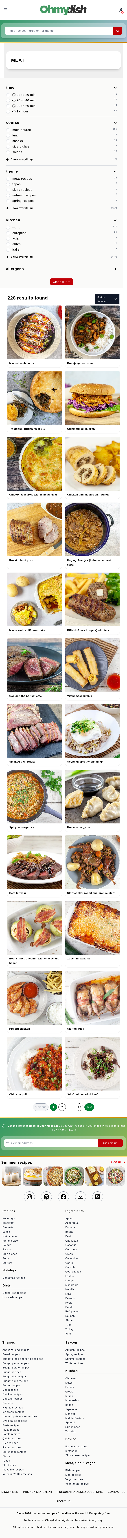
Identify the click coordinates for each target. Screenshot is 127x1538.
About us (64, 1501)
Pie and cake (10, 1240)
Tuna (68, 1325)
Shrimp (69, 1320)
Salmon (70, 1316)
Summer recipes (75, 1359)
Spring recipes (74, 1354)
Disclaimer (9, 1492)
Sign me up (110, 1143)
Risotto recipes (11, 1447)
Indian (69, 1396)
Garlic (69, 1263)
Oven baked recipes (14, 1421)
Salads (6, 1245)
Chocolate (71, 1240)
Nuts (68, 1293)
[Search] (117, 30)
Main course (10, 1236)
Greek (69, 1391)
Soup (5, 1258)
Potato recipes (11, 1434)
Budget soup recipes (15, 1381)
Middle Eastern (74, 1418)
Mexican (70, 1413)
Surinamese (72, 1427)
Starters (7, 1263)
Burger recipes (11, 1385)
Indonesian (72, 1400)
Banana (70, 1227)
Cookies (7, 1403)
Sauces (7, 1249)
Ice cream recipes (13, 1412)
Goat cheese (73, 1271)
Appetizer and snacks (15, 1350)
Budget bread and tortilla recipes (22, 1359)
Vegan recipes (74, 1479)
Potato (69, 1307)
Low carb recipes (13, 1297)
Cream (69, 1254)
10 (79, 1107)
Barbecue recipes (76, 1446)
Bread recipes (11, 1354)
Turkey (69, 1329)
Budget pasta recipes (15, 1363)
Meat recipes (73, 1475)
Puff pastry (72, 1311)
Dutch (69, 1382)
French (69, 1387)
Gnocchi (70, 1267)
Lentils (69, 1276)
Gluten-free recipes (14, 1293)
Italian (69, 1405)
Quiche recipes (11, 1438)
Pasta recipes (11, 1425)
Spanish (70, 1422)
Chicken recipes (12, 1394)
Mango (69, 1280)
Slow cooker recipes (78, 1455)
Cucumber (71, 1258)
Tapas (6, 1460)
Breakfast (8, 1223)
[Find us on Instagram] (29, 1196)
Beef (68, 1236)
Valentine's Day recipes (17, 1474)
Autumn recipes (75, 1350)
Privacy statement (38, 1492)
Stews (6, 1456)
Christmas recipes (13, 1277)
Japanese (71, 1409)
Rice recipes (10, 1443)
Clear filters (61, 282)
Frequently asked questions (80, 1492)
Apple (69, 1218)
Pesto (68, 1302)
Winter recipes (74, 1363)
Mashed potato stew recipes (19, 1416)
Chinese (70, 1378)
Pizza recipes (10, 1429)
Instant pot (71, 1451)
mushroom (71, 1285)
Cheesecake (10, 1389)
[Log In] (121, 10)
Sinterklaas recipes (14, 1452)
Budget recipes (11, 1372)
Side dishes (9, 1254)
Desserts (7, 1227)
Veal (68, 1333)
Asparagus (72, 1223)
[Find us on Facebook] (63, 1196)
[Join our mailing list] (80, 1196)
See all (117, 1162)
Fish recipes (73, 1470)
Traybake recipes (13, 1469)
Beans (69, 1231)
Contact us (117, 1492)
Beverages (9, 1218)
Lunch (6, 1231)
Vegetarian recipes (77, 1483)
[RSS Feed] (97, 1196)
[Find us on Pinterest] (46, 1196)
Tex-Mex (70, 1431)
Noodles (70, 1289)
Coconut (70, 1245)
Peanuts (70, 1298)
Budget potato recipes (16, 1367)
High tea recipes (12, 1407)
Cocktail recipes (12, 1398)
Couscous (71, 1249)
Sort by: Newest (101, 299)
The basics (9, 1465)
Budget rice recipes (14, 1376)
